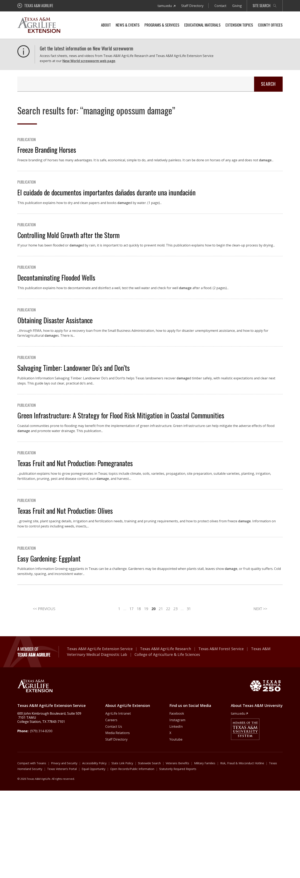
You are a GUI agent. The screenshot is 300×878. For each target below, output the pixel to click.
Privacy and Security (64, 763)
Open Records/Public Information (132, 769)
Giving (237, 5)
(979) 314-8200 (41, 731)
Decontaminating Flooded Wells (56, 277)
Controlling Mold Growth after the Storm (68, 235)
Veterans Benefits (177, 763)
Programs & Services (161, 25)
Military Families (204, 763)
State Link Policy (122, 763)
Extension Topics (239, 25)
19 (146, 608)
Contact (220, 5)
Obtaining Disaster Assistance (55, 320)
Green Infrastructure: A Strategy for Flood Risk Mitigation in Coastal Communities (120, 415)
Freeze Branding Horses (46, 149)
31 (189, 608)
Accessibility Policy (94, 763)
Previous (44, 608)
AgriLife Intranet (118, 713)
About (106, 25)
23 (175, 608)
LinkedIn (176, 726)
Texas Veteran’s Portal (62, 769)
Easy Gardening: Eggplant (49, 558)
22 (168, 608)
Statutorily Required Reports (177, 769)
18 (139, 608)
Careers (111, 720)
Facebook (176, 713)
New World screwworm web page (88, 61)
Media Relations (117, 733)
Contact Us (113, 726)
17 (131, 608)
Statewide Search (149, 763)
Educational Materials (202, 25)
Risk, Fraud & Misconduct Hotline (242, 763)
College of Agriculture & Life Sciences (167, 654)
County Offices (270, 25)
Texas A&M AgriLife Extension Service (100, 648)
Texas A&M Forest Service (221, 648)
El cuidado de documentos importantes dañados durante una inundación (106, 192)
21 (161, 608)
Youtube (175, 739)
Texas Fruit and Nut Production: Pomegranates (75, 463)
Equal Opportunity (93, 769)
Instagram (177, 720)
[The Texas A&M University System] (245, 729)
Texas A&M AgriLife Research (165, 648)
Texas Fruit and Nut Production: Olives (65, 510)
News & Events (128, 25)
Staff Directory (192, 5)
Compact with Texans (31, 763)
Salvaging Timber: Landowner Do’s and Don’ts (73, 367)
